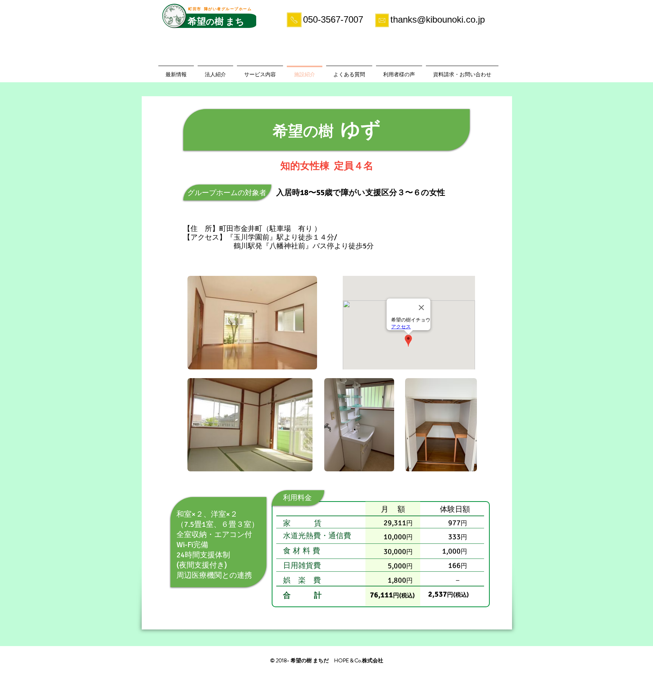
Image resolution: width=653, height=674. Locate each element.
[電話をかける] (294, 19)
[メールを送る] (382, 20)
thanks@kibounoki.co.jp (437, 19)
